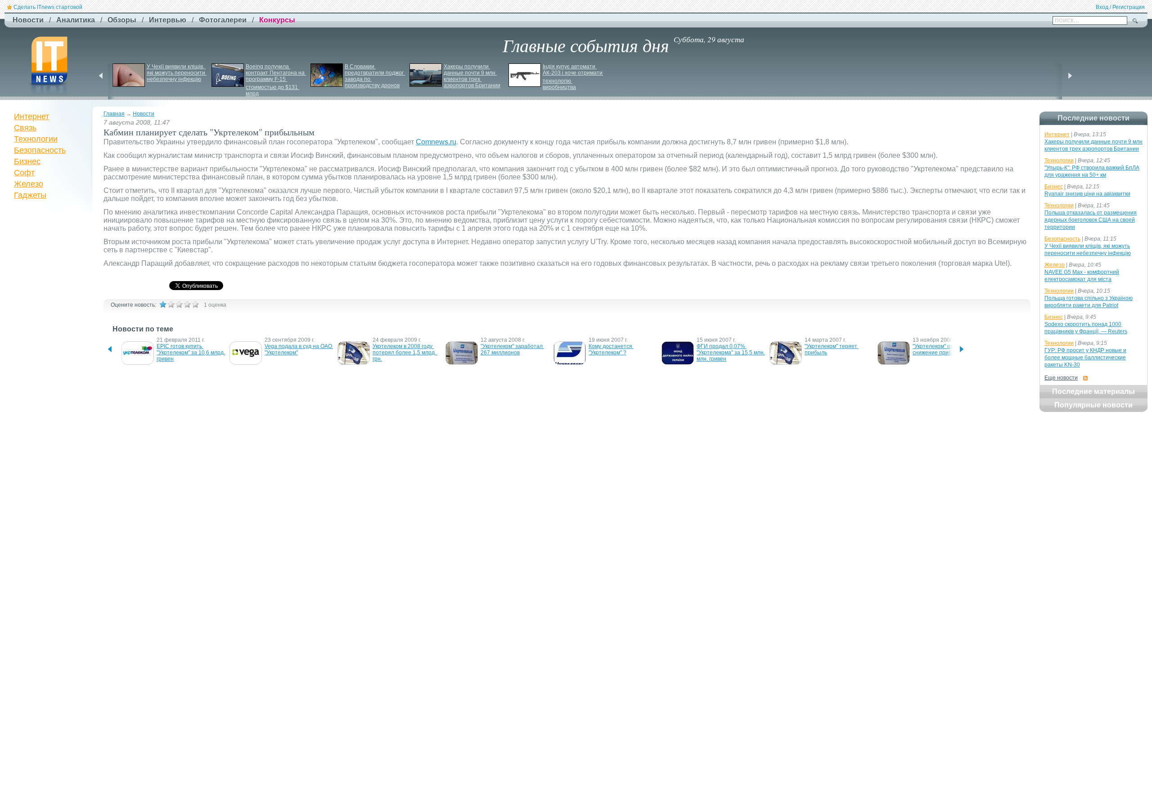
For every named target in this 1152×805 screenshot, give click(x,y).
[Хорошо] (187, 304)
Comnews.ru (436, 142)
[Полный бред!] (163, 304)
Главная (114, 114)
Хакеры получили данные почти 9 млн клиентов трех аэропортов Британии (472, 76)
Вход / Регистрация (1120, 7)
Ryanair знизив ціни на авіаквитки (1087, 194)
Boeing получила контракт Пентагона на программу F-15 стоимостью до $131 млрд (276, 80)
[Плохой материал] (171, 304)
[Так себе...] (179, 304)
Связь (25, 127)
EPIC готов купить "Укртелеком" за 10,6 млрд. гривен (191, 352)
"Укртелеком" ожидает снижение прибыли (942, 349)
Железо (28, 183)
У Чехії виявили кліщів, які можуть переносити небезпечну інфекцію (177, 72)
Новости (143, 114)
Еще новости (1061, 378)
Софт (24, 172)
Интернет (31, 116)
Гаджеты (30, 195)
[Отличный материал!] (195, 304)
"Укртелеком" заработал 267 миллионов (512, 349)
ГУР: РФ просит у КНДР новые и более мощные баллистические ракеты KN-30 (1085, 357)
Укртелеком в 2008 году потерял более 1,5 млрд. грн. (405, 352)
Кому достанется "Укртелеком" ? (611, 349)
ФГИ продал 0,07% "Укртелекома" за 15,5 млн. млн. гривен (731, 352)
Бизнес (27, 161)
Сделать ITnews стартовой (48, 7)
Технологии (36, 138)
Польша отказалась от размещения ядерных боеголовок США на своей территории (1090, 220)
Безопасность (40, 150)
